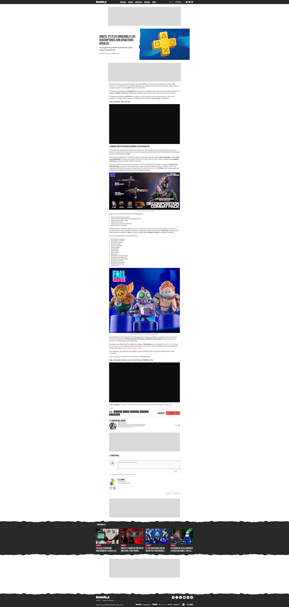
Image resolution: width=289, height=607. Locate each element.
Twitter (129, 405)
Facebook (123, 405)
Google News (168, 405)
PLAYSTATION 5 (144, 411)
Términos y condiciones (108, 600)
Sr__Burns (121, 479)
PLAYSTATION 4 (134, 411)
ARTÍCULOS (138, 2)
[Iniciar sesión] (170, 2)
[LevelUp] (139, 605)
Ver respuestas (176, 493)
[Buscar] (172, 2)
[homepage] (101, 2)
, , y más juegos (144, 345)
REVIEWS (147, 2)
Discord (154, 405)
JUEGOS (130, 2)
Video (154, 2)
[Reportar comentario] (178, 480)
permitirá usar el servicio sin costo (131, 348)
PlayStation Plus (114, 86)
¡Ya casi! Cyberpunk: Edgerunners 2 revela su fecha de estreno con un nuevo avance (106, 552)
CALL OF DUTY (117, 411)
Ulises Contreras (105, 53)
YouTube (135, 405)
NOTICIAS (123, 2)
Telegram (160, 405)
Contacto (98, 600)
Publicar (175, 471)
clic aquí (113, 356)
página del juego (150, 168)
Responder (167, 493)
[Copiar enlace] (178, 413)
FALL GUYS (126, 411)
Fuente (111, 408)
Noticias (148, 405)
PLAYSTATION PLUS (114, 414)
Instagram (142, 405)
